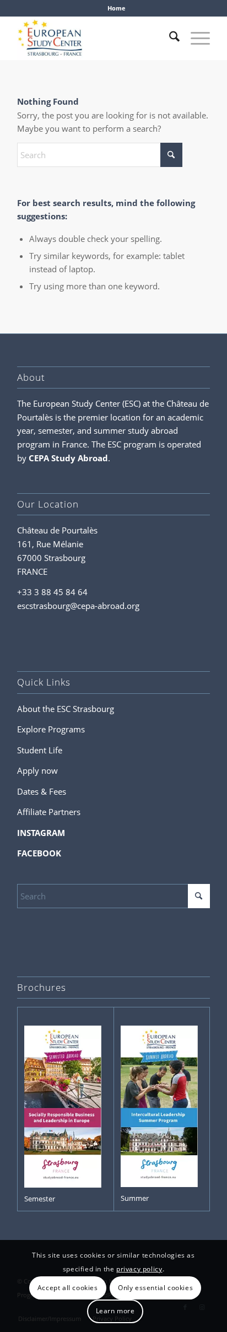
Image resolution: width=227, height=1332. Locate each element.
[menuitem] (116, 8)
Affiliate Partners (48, 811)
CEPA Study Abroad (68, 457)
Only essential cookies (155, 1287)
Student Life (39, 750)
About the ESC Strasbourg (65, 708)
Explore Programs (51, 729)
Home (116, 8)
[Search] (169, 38)
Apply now (37, 770)
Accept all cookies (67, 1287)
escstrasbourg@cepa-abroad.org (78, 605)
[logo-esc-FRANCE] (94, 38)
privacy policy (139, 1269)
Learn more (115, 1310)
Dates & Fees (41, 791)
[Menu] (195, 38)
